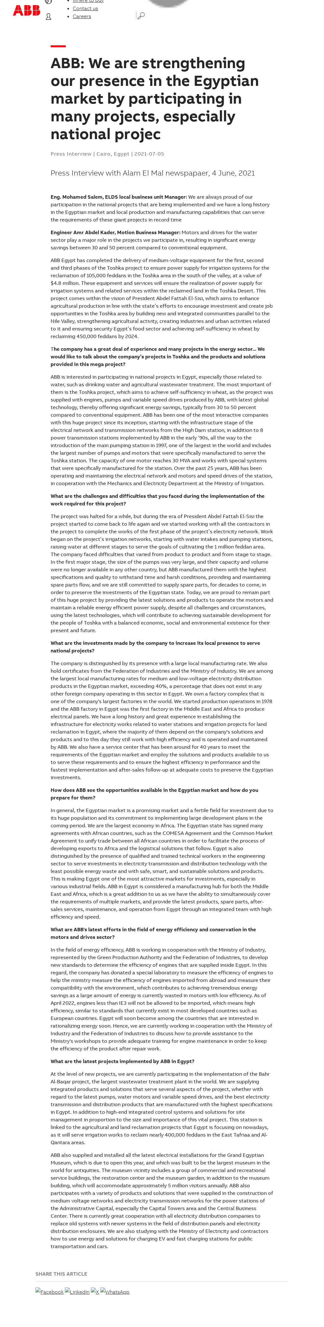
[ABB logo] (26, 10)
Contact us (85, 8)
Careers (82, 16)
